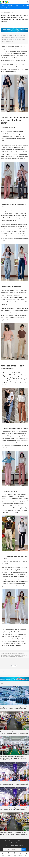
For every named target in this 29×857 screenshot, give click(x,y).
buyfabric (12, 845)
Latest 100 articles (11, 842)
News (17, 5)
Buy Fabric (3, 12)
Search (24, 849)
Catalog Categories (18, 840)
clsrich (8, 672)
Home (2, 5)
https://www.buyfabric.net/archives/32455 (15, 656)
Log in (18, 2)
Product (10, 5)
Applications (26, 5)
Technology (4, 7)
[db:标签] (14, 665)
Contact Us (18, 842)
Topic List (11, 840)
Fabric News (10, 12)
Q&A (9, 7)
